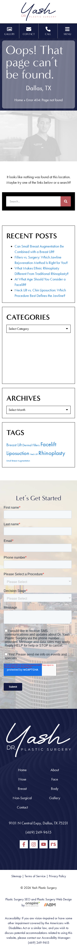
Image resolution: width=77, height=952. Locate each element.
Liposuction (17, 453)
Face (54, 779)
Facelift (48, 444)
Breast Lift (14, 444)
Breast (22, 788)
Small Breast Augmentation (18, 460)
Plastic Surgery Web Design (54, 899)
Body (54, 788)
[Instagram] (34, 844)
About (55, 770)
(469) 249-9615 (38, 832)
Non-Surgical (22, 798)
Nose (22, 779)
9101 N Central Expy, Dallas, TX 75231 (38, 823)
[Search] (66, 201)
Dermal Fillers (31, 445)
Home (18, 100)
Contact (22, 807)
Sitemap (16, 876)
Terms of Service (35, 876)
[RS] (53, 844)
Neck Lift (34, 454)
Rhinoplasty (51, 452)
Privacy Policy (57, 876)
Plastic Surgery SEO (17, 899)
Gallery (54, 798)
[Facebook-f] (24, 844)
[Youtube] (43, 844)
